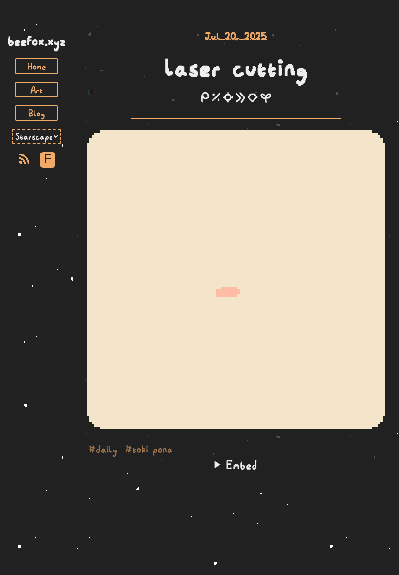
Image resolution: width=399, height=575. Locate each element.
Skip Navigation (36, 23)
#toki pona (149, 449)
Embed (241, 465)
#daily (103, 449)
